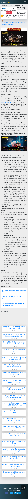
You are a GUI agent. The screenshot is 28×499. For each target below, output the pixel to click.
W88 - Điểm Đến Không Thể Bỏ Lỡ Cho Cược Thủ (13, 298)
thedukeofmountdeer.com (7, 102)
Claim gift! (8, 12)
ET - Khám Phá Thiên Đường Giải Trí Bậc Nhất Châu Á (14, 291)
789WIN (3, 51)
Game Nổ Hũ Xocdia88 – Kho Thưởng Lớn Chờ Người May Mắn (13, 304)
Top (23, 487)
